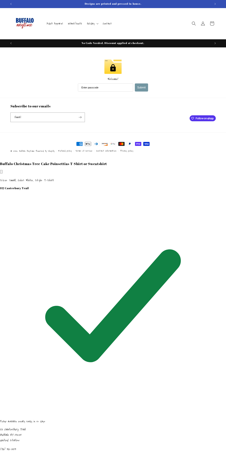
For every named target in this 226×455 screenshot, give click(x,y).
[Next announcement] (215, 4)
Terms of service (83, 150)
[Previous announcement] (11, 4)
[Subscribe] (80, 117)
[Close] (1, 171)
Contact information (106, 150)
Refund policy (65, 150)
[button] (92, 23)
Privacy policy (126, 150)
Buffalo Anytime (27, 151)
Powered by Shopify (45, 151)
